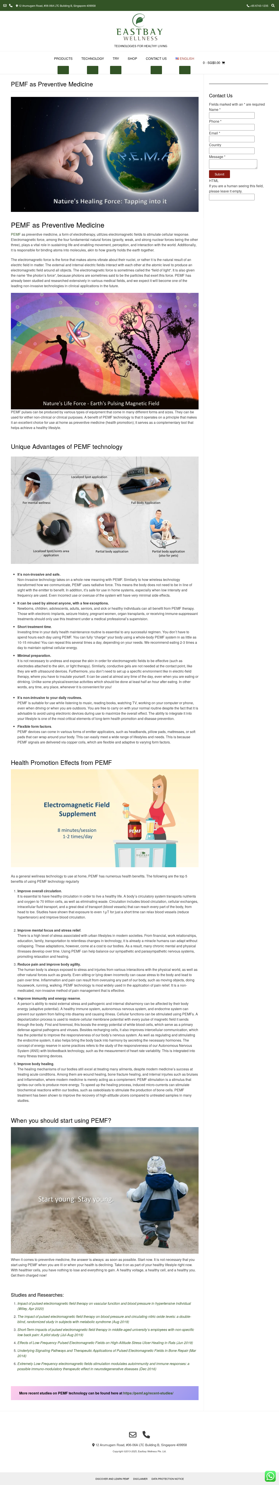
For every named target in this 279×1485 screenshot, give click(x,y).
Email (214, 133)
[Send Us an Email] (5, 6)
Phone (215, 121)
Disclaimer (140, 1478)
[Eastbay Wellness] (139, 27)
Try (116, 58)
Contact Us (156, 58)
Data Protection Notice (167, 1478)
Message (217, 156)
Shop (132, 58)
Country (215, 144)
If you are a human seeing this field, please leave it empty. (236, 188)
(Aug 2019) (120, 1321)
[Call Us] (10, 6)
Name (215, 109)
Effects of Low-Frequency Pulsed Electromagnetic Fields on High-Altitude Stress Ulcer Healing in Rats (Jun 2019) (105, 1342)
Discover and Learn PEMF (112, 1478)
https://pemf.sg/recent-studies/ (148, 1393)
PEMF (16, 234)
